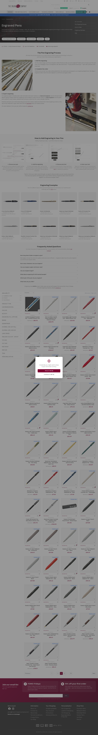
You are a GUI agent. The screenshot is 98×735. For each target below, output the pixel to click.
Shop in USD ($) (49, 370)
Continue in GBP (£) (49, 374)
